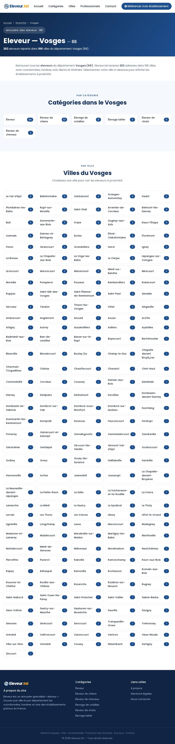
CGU (63, 733)
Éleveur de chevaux (87, 699)
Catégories (55, 6)
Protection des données (98, 733)
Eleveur (19, 6)
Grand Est (21, 23)
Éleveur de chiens (86, 693)
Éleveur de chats (85, 710)
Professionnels (90, 6)
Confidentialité (76, 733)
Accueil (38, 6)
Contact (110, 6)
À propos (136, 688)
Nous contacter (140, 699)
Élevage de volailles (87, 704)
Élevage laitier (83, 715)
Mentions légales (141, 693)
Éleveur (79, 688)
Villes (72, 6)
